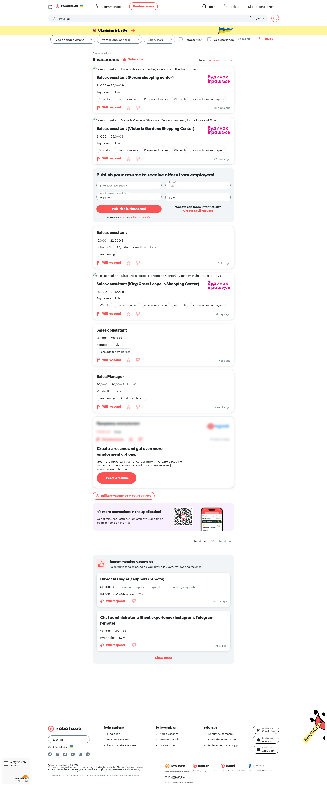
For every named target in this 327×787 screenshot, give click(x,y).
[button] (266, 730)
